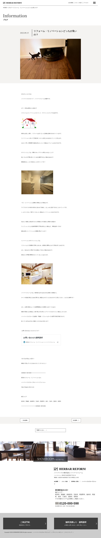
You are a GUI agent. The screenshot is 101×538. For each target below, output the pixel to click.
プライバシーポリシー (57, 532)
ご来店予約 (25, 523)
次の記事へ (75, 420)
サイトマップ (68, 532)
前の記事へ (25, 420)
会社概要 (70, 2)
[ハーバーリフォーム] (12, 3)
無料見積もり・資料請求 (76, 523)
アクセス (86, 2)
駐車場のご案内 (75, 481)
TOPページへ (40, 430)
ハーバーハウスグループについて (42, 532)
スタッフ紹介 (78, 2)
